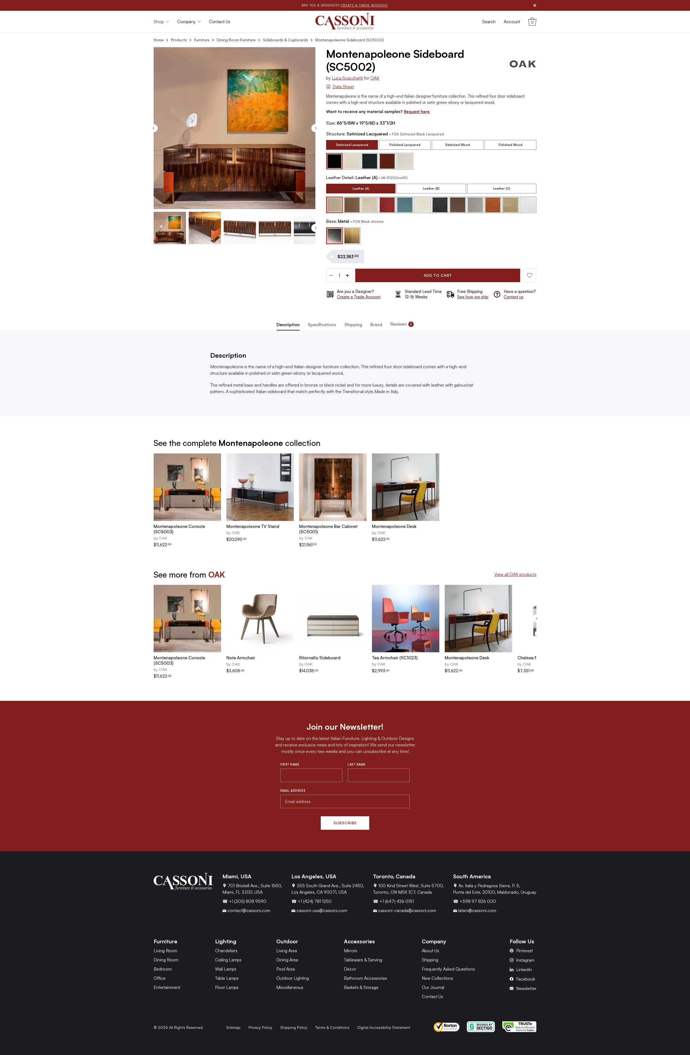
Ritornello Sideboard (319, 657)
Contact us (513, 296)
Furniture (201, 39)
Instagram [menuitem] (525, 960)
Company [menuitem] (186, 21)
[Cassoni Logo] (345, 21)
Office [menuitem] (159, 978)
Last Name (356, 764)
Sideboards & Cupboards (285, 39)
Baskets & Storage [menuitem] (361, 987)
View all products (515, 574)
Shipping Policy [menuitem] (293, 1027)
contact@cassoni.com (248, 910)
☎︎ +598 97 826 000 (474, 901)
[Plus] (347, 275)
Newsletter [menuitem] (526, 988)
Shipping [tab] (353, 324)
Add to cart (438, 275)
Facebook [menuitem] (525, 979)
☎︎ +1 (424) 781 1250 (311, 901)
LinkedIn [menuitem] (524, 969)
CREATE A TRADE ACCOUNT (364, 5)
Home (159, 39)
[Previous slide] (154, 128)
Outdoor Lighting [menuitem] (292, 978)
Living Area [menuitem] (286, 950)
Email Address (294, 791)
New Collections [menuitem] (437, 978)
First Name (291, 764)
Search (489, 21)
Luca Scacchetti (347, 78)
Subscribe (345, 823)
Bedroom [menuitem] (163, 969)
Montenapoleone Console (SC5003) (179, 529)
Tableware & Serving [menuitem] (363, 959)
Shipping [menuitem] (430, 959)
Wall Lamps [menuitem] (225, 969)
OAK (374, 78)
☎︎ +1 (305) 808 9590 (244, 901)
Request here (417, 111)
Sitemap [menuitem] (233, 1027)
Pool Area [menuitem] (285, 969)
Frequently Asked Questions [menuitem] (448, 969)
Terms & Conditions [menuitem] (332, 1027)
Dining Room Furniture (236, 39)
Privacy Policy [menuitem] (260, 1027)
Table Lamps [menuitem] (227, 978)
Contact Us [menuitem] (219, 21)
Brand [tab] (376, 324)
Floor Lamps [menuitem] (227, 987)
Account (512, 21)
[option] (352, 145)
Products (179, 39)
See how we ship (472, 296)
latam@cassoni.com (476, 910)
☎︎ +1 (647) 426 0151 (393, 901)
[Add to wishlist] (529, 275)
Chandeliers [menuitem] (226, 950)
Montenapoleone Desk (394, 526)
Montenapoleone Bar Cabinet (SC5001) (328, 529)
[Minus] (331, 275)
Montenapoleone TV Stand (252, 526)
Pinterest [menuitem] (524, 950)
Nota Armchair (240, 657)
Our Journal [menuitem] (433, 987)
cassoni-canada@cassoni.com (406, 910)
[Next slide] (315, 128)
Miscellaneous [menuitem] (289, 987)
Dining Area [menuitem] (287, 959)
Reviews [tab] (401, 324)
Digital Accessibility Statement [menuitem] (383, 1027)
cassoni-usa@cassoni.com (321, 910)
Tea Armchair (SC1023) (395, 657)
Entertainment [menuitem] (167, 987)
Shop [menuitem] (159, 21)
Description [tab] (288, 324)
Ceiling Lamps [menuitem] (228, 959)
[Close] (534, 5)
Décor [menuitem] (350, 969)
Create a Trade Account (359, 296)
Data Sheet (343, 86)
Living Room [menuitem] (165, 950)
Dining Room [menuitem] (166, 959)
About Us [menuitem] (430, 950)
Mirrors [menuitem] (350, 950)
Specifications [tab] (322, 324)
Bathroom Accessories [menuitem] (365, 978)
